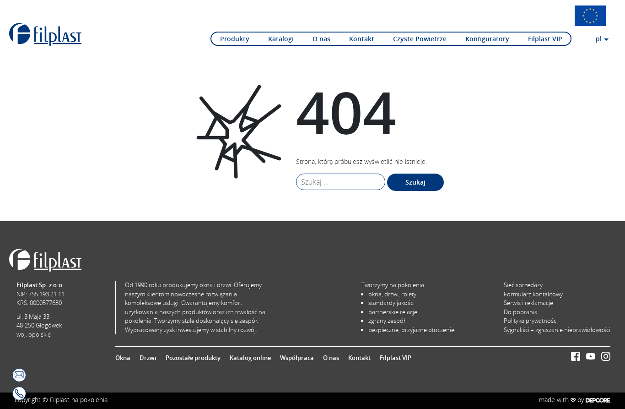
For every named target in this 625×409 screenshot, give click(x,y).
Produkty (234, 38)
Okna (122, 358)
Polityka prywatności (531, 320)
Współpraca (297, 358)
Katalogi (281, 38)
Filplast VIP (545, 38)
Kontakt (361, 38)
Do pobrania (521, 312)
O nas (321, 38)
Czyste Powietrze (420, 38)
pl (599, 38)
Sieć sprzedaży (523, 285)
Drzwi (148, 358)
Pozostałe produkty (193, 358)
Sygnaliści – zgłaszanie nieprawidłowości (557, 330)
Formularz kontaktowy (533, 294)
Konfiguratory (487, 38)
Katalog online (250, 358)
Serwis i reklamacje (528, 303)
